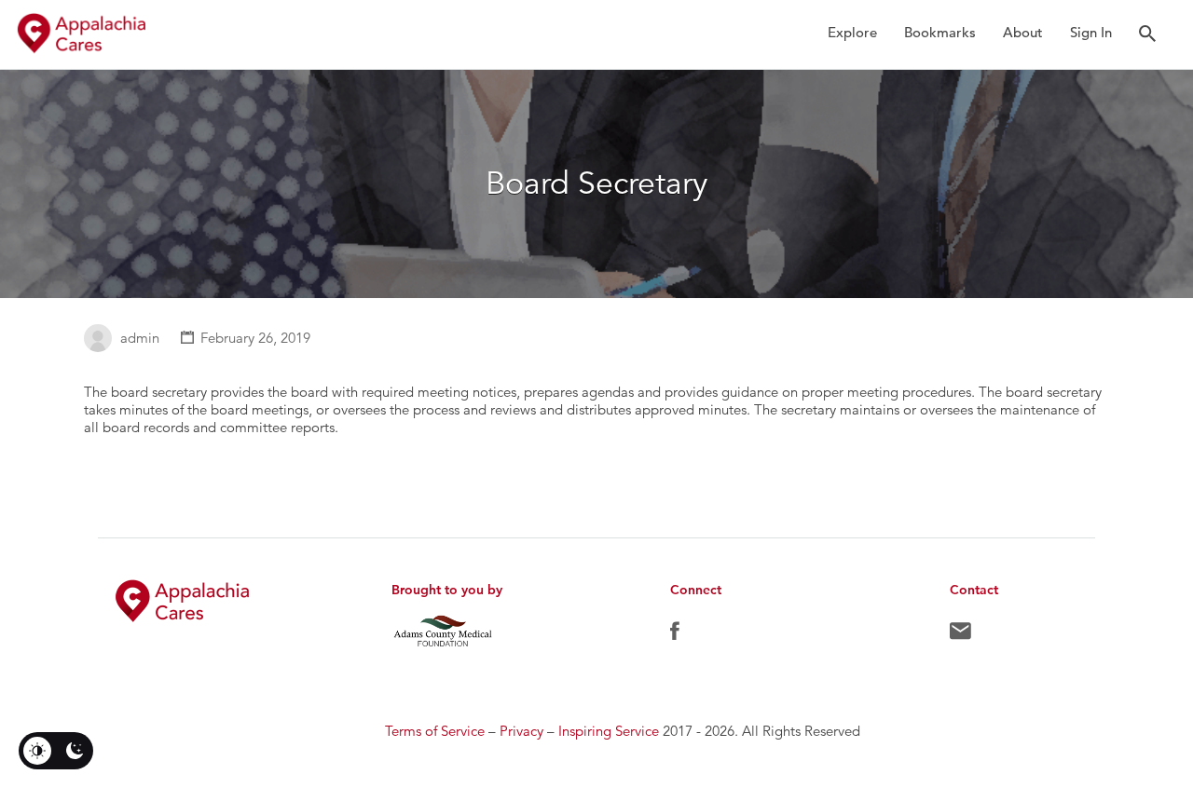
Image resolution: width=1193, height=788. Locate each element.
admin (139, 337)
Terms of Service (435, 731)
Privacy (521, 731)
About (1023, 32)
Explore (852, 32)
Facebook (674, 635)
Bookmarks (940, 32)
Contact (960, 635)
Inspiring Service (608, 731)
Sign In (1091, 32)
